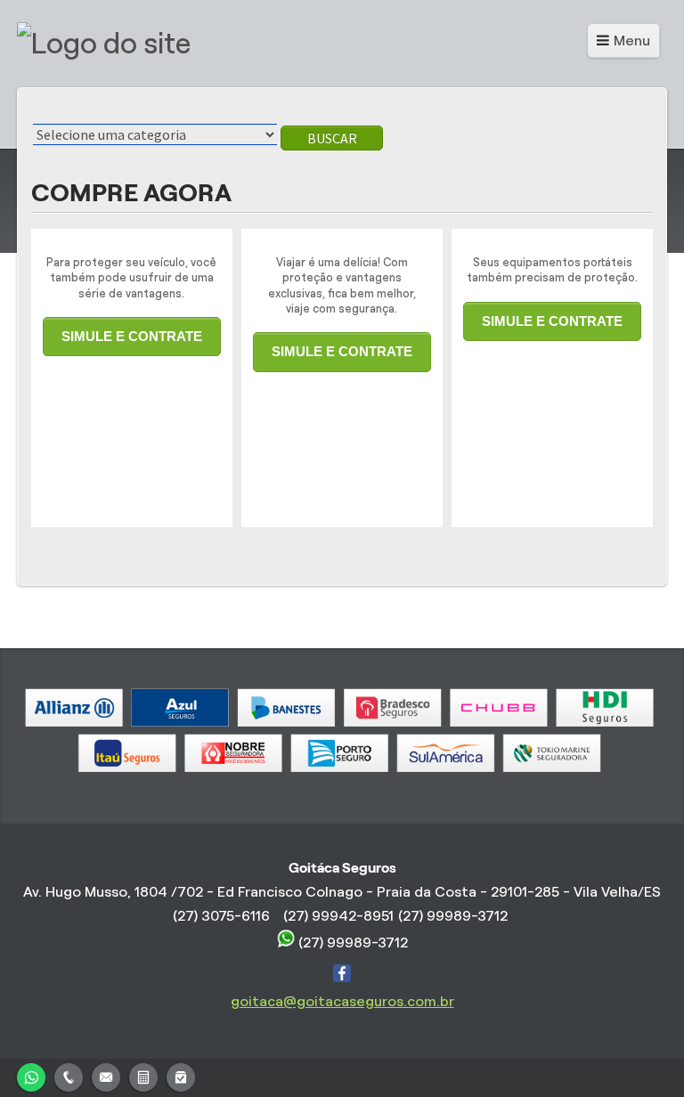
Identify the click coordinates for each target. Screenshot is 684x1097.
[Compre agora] (181, 1075)
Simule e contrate (131, 336)
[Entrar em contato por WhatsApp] (31, 1075)
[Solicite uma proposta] (143, 1075)
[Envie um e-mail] (106, 1075)
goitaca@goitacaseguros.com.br (342, 1001)
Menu (632, 40)
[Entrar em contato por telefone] (68, 1077)
